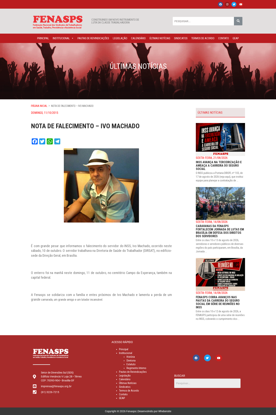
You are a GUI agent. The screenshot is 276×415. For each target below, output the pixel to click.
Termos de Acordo (202, 38)
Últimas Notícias (159, 38)
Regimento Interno (136, 368)
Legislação (120, 38)
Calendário (138, 38)
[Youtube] (240, 4)
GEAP (236, 38)
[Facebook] (220, 4)
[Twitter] (234, 4)
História (131, 356)
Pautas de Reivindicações (93, 38)
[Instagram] (227, 4)
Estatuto (131, 364)
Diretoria (131, 360)
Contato (223, 38)
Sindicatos (181, 38)
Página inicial (39, 105)
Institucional (61, 38)
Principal (43, 38)
